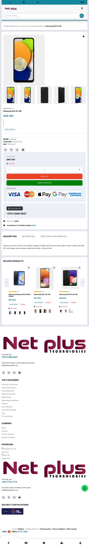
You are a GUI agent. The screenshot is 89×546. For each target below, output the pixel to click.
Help (83, 2)
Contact (4, 431)
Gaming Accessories (9, 388)
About (4, 428)
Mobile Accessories (8, 394)
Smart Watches (7, 407)
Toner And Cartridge (9, 410)
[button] (82, 282)
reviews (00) (28, 236)
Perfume (5, 403)
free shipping (10, 129)
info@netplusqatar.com (10, 365)
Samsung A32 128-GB (42, 294)
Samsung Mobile (37, 26)
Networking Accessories (10, 400)
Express (22, 304)
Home (5, 26)
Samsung (25, 26)
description (10, 236)
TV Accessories (7, 416)
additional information (53, 236)
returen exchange (8, 437)
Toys (3, 413)
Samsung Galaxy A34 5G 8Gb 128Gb (19, 295)
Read (34, 225)
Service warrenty (8, 434)
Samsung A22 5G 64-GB (68, 294)
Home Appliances (8, 391)
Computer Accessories (10, 384)
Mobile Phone (14, 26)
